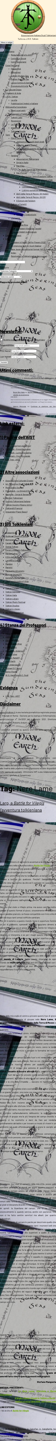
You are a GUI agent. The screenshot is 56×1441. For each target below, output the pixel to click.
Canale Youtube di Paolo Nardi (18, 543)
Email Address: (7, 345)
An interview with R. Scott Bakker (26, 246)
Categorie (4, 267)
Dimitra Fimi (11, 647)
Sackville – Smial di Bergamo (18, 494)
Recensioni (16, 120)
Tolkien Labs (16, 117)
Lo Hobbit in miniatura (26, 232)
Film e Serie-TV (17, 138)
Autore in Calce (27, 1429)
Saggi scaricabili (18, 110)
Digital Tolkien (11, 546)
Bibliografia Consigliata (16, 107)
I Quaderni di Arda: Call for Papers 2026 (28, 242)
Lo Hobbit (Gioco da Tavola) (28, 228)
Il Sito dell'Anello (12, 557)
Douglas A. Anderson (14, 651)
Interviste (15, 127)
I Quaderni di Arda (13, 93)
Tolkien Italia (11, 595)
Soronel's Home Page (15, 577)
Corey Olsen (10, 637)
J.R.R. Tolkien (11, 96)
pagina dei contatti (13, 772)
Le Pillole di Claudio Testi (22, 124)
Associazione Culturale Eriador (19, 480)
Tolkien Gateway (12, 591)
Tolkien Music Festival (15, 602)
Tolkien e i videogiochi (26, 214)
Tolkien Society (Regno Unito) (18, 505)
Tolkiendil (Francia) (13, 508)
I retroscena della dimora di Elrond (37, 187)
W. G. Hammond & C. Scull (16, 675)
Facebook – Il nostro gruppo (18, 449)
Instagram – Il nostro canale (17, 456)
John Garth (10, 661)
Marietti (9, 567)
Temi (7, 134)
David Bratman (12, 640)
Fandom (14, 155)
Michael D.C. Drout (13, 668)
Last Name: (5, 356)
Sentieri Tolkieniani (14, 498)
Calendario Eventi (13, 235)
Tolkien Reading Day (20, 79)
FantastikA (16, 68)
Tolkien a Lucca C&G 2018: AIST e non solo (35, 1401)
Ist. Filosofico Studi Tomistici (18, 484)
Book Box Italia (19, 392)
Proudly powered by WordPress (21, 1439)
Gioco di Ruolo (17, 221)
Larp (29, 1432)
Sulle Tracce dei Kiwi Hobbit (34, 169)
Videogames (16, 211)
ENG (7, 238)
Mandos (9, 564)
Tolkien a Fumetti (19, 204)
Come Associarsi (18, 61)
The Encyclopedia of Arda (17, 581)
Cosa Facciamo (12, 65)
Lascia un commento (18, 1435)
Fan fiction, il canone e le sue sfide (37, 179)
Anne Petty (10, 633)
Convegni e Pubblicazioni (22, 114)
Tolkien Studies (12, 605)
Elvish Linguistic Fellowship (18, 550)
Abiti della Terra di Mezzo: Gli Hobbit (32, 193)
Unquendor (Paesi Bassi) (16, 511)
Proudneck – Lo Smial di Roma (19, 491)
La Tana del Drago (13, 89)
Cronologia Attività (19, 86)
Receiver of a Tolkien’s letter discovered (29, 256)
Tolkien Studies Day (20, 75)
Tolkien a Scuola (18, 131)
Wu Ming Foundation (14, 612)
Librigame (15, 218)
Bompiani (9, 539)
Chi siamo (9, 51)
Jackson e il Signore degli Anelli (30, 141)
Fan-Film (20, 166)
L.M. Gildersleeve (13, 664)
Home (8, 48)
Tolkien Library (12, 598)
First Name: (5, 351)
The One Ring (22, 225)
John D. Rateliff (12, 657)
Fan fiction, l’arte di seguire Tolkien (37, 176)
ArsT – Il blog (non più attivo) (18, 445)
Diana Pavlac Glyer (13, 644)
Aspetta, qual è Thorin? (26, 145)
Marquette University (14, 571)
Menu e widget (7, 42)
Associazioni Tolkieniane (27, 159)
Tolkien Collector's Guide (16, 584)
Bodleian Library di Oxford (16, 536)
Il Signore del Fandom (25, 200)
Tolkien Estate (12, 588)
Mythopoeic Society (14, 487)
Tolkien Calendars (19, 207)
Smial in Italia (22, 162)
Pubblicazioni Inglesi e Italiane (24, 103)
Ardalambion (11, 532)
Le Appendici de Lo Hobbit (34, 183)
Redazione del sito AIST (21, 55)
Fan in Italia (41, 1429)
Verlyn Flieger (11, 671)
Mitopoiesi (16, 72)
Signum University (13, 574)
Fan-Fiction (21, 173)
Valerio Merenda (19, 406)
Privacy (3, 1439)
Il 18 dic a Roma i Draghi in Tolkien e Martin (35, 1398)
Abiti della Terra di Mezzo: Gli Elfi (31, 197)
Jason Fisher (11, 654)
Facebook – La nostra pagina (18, 452)
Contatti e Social (18, 58)
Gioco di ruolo (17, 1432)
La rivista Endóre (13, 560)
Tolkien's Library (12, 609)
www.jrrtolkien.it (7, 712)
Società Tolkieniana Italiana (17, 501)
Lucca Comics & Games (21, 82)
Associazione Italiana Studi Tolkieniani (38, 35)
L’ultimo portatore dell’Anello (34, 190)
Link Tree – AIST (12, 459)
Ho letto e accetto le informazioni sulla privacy (24, 339)
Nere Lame (40, 1432)
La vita (14, 100)
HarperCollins (11, 553)
